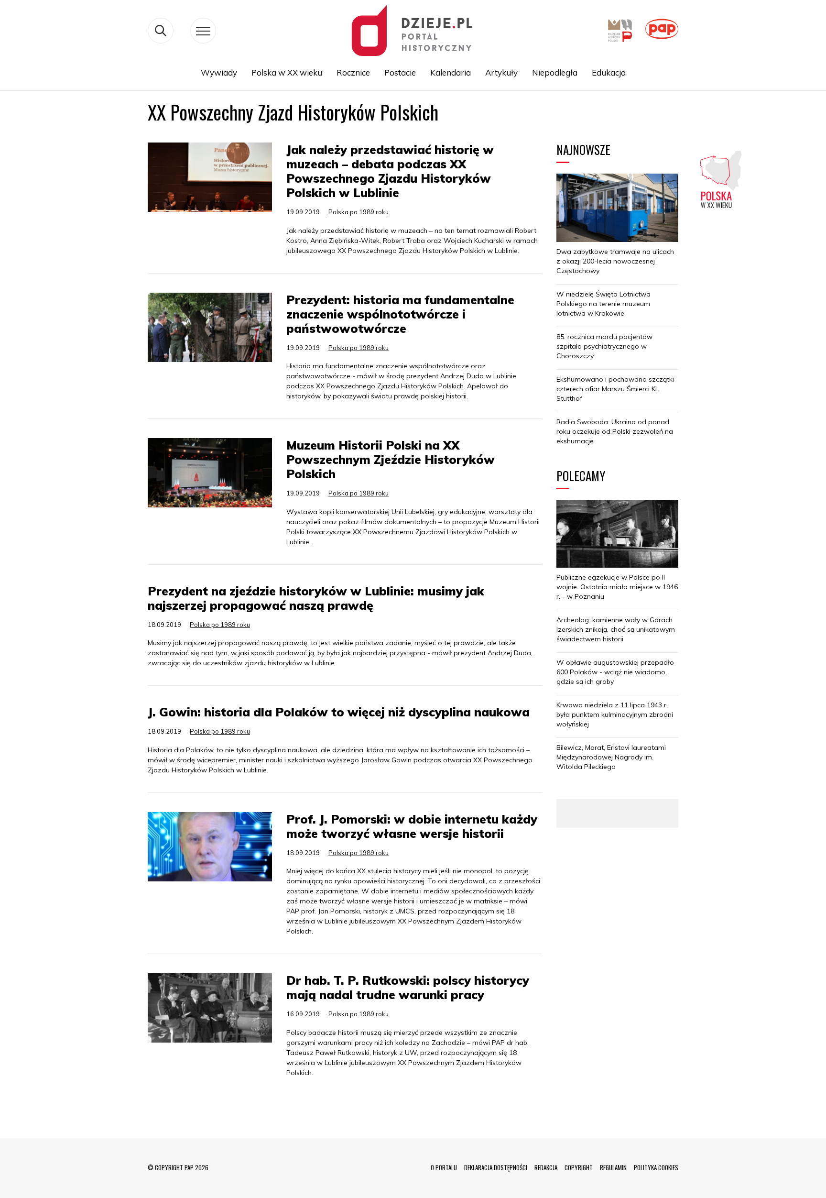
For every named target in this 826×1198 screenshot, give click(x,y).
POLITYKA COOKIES (656, 1167)
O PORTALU (444, 1167)
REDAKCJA (545, 1167)
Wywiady (219, 72)
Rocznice (353, 72)
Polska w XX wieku (286, 72)
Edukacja (609, 72)
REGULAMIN (613, 1167)
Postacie (400, 72)
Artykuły (501, 72)
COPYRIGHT (579, 1167)
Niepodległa (554, 72)
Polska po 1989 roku (358, 212)
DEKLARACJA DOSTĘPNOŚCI (495, 1167)
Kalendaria (450, 72)
